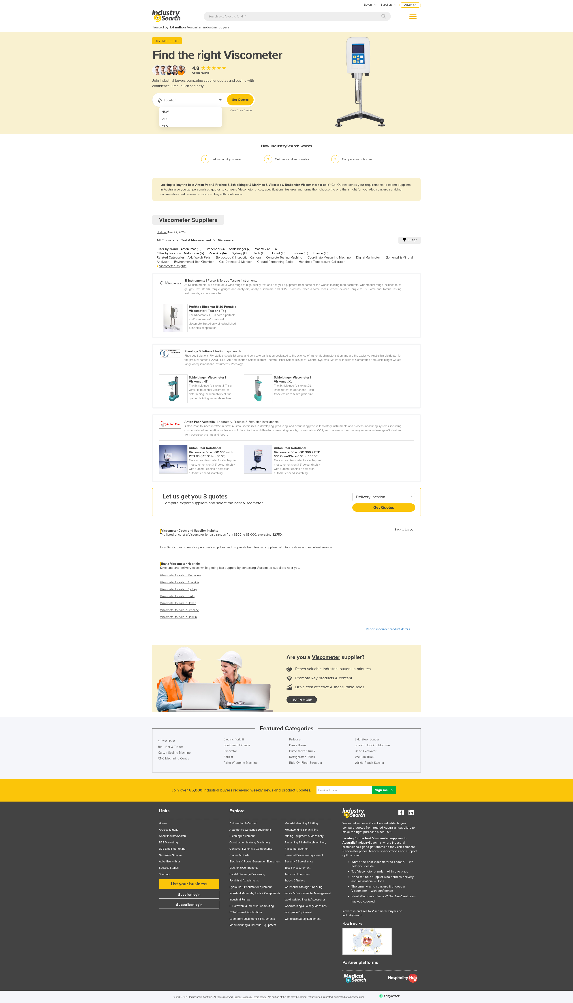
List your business (189, 884)
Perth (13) (259, 253)
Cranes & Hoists (239, 855)
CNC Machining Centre (174, 758)
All (276, 249)
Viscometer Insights (172, 266)
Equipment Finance (237, 745)
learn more (301, 700)
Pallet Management (297, 849)
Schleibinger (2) (239, 249)
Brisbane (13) (299, 253)
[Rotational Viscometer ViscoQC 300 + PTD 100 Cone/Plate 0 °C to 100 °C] (286, 442)
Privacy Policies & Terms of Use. (250, 997)
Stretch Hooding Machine (372, 745)
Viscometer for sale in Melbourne (180, 575)
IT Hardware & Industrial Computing (251, 906)
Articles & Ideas (168, 830)
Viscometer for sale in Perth (177, 596)
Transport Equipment (297, 874)
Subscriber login (189, 904)
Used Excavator (365, 751)
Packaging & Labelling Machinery (305, 842)
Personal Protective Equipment (304, 855)
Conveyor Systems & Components (250, 849)
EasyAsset (401, 896)
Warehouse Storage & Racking (303, 887)
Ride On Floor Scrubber (305, 763)
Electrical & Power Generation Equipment (254, 861)
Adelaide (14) (218, 253)
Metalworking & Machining (301, 830)
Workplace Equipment (298, 912)
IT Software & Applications (245, 912)
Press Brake (297, 745)
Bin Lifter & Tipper (170, 747)
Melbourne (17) (194, 253)
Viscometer (226, 240)
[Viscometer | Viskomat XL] (286, 372)
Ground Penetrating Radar (275, 262)
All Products (165, 240)
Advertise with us (169, 861)
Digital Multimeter (368, 257)
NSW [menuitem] (165, 112)
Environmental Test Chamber (194, 262)
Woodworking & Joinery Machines (306, 906)
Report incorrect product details (388, 629)
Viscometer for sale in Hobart (178, 603)
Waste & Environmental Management (308, 893)
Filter (412, 240)
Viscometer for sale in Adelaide (179, 582)
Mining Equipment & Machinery (304, 836)
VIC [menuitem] (164, 119)
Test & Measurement (196, 240)
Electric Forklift (234, 739)
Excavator (230, 751)
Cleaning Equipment (242, 836)
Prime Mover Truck (302, 751)
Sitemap (164, 874)
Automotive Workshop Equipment (250, 830)
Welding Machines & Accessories (305, 899)
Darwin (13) (320, 253)
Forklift (228, 757)
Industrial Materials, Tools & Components (254, 893)
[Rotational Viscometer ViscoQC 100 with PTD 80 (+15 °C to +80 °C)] (201, 442)
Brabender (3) (215, 249)
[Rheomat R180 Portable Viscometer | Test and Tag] (201, 301)
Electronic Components (243, 868)
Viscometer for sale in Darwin (178, 617)
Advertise (410, 5)
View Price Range (241, 110)
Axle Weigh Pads (199, 257)
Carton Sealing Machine (174, 753)
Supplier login (189, 894)
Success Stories (169, 868)
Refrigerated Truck (302, 757)
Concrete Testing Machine (284, 257)
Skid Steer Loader (367, 739)
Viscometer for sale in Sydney (178, 589)
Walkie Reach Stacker (369, 763)
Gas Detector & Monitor (235, 262)
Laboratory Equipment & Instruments (252, 919)
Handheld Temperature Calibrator (322, 262)
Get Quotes (240, 100)
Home (163, 823)
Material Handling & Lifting (301, 823)
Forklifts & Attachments (244, 880)
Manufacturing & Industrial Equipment (252, 925)
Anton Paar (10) (191, 249)
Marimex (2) (262, 249)
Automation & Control (243, 823)
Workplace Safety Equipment (303, 919)
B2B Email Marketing (172, 849)
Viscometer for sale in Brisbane (179, 610)
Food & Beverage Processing (247, 874)
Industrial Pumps (239, 899)
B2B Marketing (168, 842)
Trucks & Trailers (295, 880)
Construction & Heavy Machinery (249, 842)
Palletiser (295, 739)
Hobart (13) (278, 253)
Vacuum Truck (364, 757)
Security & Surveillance (299, 861)
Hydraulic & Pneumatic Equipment (250, 887)
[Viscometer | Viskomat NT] (201, 372)
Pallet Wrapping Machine (241, 763)
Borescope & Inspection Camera (238, 257)
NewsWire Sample (170, 855)
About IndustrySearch (172, 836)
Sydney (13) (239, 253)
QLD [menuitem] (165, 126)
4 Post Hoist (166, 741)
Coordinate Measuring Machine (329, 257)
